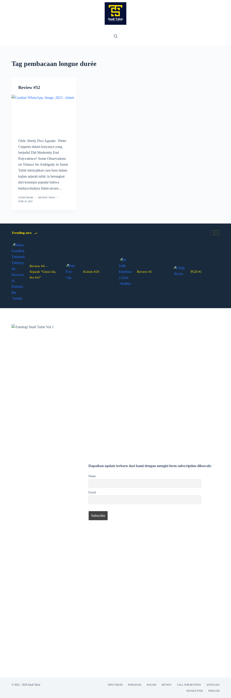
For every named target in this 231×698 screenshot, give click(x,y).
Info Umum (115, 684)
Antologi (212, 684)
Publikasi (134, 684)
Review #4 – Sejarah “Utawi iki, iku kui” (43, 271)
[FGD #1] (179, 272)
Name (92, 476)
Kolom (151, 684)
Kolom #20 (91, 271)
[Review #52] (44, 113)
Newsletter (194, 690)
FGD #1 (196, 271)
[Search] (115, 36)
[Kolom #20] (72, 272)
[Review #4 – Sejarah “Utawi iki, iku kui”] (18, 272)
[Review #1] (125, 272)
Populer (213, 690)
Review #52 (29, 87)
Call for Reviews (189, 684)
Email (92, 492)
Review (166, 684)
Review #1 (144, 271)
